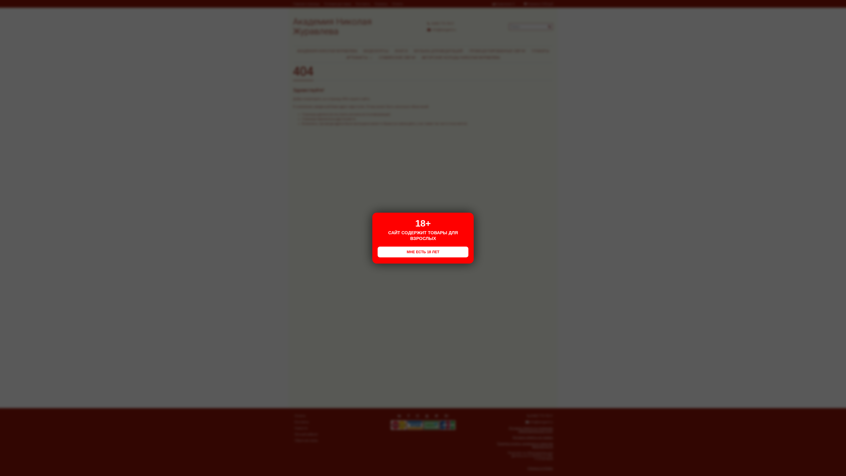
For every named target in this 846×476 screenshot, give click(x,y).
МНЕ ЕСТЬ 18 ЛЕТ (423, 252)
